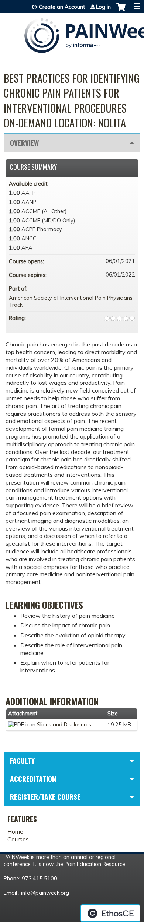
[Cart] (121, 10)
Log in (103, 7)
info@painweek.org (45, 893)
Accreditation (33, 778)
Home (15, 831)
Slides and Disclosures (64, 724)
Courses (18, 839)
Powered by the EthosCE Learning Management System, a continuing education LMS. (110, 913)
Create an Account (62, 7)
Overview (24, 142)
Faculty (22, 760)
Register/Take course (45, 796)
